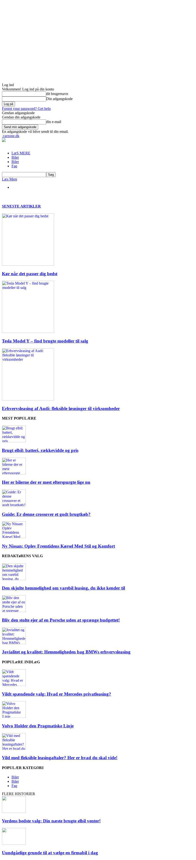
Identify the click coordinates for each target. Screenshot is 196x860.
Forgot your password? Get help (26, 109)
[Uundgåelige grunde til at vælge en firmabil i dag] (14, 843)
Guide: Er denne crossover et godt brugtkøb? (46, 514)
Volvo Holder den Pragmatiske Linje (38, 725)
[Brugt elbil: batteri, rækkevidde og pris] (14, 441)
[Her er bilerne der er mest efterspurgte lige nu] (14, 473)
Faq (14, 166)
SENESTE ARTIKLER (21, 206)
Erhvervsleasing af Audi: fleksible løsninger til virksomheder (61, 408)
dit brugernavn (57, 94)
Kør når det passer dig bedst (29, 273)
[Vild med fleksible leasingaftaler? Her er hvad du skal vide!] (14, 749)
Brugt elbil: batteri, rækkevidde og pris (40, 450)
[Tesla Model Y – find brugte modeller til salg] (28, 332)
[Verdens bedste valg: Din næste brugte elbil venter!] (14, 811)
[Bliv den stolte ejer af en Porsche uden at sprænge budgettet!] (14, 611)
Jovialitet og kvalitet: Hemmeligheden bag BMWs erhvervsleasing (66, 651)
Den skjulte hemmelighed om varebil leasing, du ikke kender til (63, 587)
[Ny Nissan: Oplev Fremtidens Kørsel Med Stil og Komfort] (14, 537)
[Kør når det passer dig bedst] (28, 264)
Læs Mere (9, 179)
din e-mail (53, 122)
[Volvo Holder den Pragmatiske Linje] (14, 716)
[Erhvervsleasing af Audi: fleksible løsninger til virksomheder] (28, 399)
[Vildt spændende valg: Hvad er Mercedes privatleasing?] (14, 685)
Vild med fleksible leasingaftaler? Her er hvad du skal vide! (59, 757)
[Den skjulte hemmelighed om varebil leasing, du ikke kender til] (14, 579)
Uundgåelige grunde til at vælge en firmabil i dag (50, 852)
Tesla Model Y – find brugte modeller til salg (45, 340)
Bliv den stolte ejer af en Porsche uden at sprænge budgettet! (61, 620)
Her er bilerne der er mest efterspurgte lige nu (46, 482)
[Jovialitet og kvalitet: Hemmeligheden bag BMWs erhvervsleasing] (14, 643)
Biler (15, 157)
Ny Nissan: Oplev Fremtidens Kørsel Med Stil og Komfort (58, 546)
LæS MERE (20, 153)
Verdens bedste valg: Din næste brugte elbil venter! (51, 820)
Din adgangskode (59, 99)
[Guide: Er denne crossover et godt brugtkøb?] (14, 505)
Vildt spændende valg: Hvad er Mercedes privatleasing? (56, 694)
